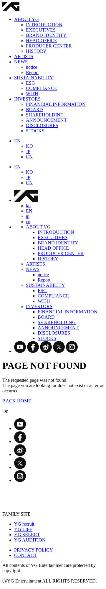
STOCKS (35, 130)
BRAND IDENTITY (46, 35)
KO (29, 146)
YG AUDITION (30, 539)
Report (32, 72)
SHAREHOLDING (45, 114)
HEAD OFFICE (41, 40)
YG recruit (24, 524)
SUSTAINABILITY (33, 77)
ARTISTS (23, 56)
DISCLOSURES (42, 125)
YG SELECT (27, 534)
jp (27, 216)
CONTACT (25, 555)
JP (28, 151)
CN (29, 156)
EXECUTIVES (41, 29)
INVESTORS (27, 98)
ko (28, 205)
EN (17, 140)
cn (28, 221)
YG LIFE (23, 529)
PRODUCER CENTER (49, 45)
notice (31, 67)
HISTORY (36, 51)
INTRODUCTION (44, 24)
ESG (30, 82)
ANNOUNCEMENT (46, 120)
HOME (24, 400)
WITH (32, 93)
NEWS (21, 61)
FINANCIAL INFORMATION (56, 104)
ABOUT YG (26, 19)
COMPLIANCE (41, 88)
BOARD (34, 109)
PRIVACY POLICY (33, 549)
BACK (9, 400)
